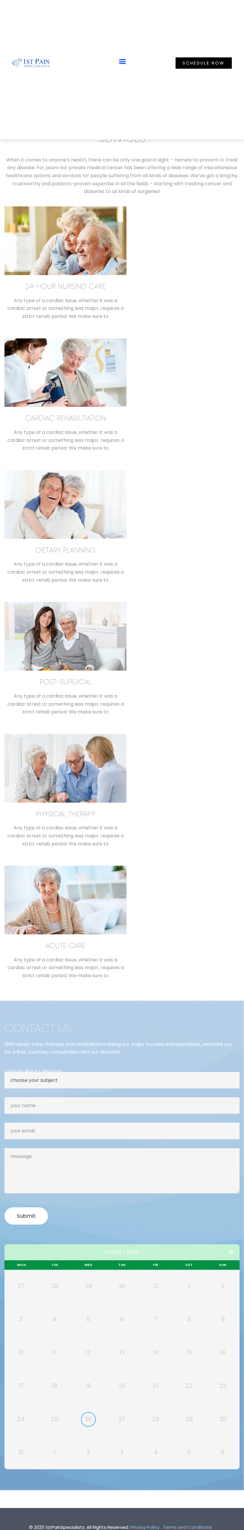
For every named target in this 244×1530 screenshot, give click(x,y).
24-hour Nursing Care (65, 286)
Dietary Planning (66, 550)
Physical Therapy (66, 814)
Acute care (66, 945)
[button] (122, 61)
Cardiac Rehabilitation (65, 418)
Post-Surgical (66, 682)
